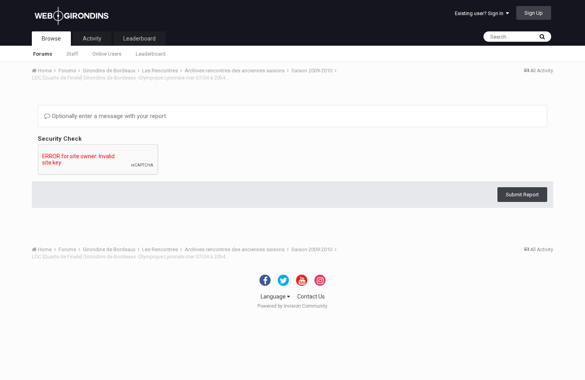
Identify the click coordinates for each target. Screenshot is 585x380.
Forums (42, 54)
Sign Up (534, 13)
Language (274, 296)
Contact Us (311, 296)
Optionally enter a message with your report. (108, 116)
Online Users (106, 54)
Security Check (60, 138)
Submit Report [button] (522, 195)
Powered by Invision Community (292, 306)
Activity (92, 38)
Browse (51, 38)
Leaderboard (151, 54)
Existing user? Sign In (480, 13)
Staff (72, 54)
